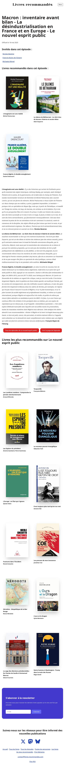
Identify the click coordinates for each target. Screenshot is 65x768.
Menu (60, 4)
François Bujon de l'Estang (12, 58)
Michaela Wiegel (9, 61)
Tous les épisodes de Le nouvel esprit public (21, 330)
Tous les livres (14, 749)
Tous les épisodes (27, 749)
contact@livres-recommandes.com (30, 757)
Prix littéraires (39, 752)
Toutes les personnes (42, 749)
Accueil (5, 9)
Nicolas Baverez (8, 54)
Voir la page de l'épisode (51, 330)
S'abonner (36, 712)
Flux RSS (32, 761)
